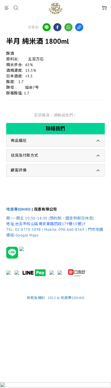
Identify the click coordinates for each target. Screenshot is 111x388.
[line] (47, 27)
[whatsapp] (68, 27)
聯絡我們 (55, 128)
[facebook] (57, 27)
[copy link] (79, 27)
